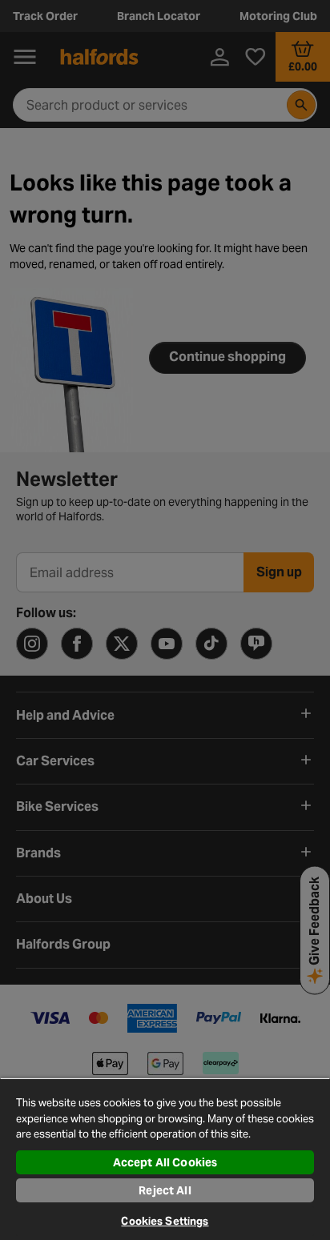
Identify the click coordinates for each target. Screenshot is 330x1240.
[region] (165, 1158)
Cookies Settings (164, 1221)
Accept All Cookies (165, 1162)
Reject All (165, 1190)
